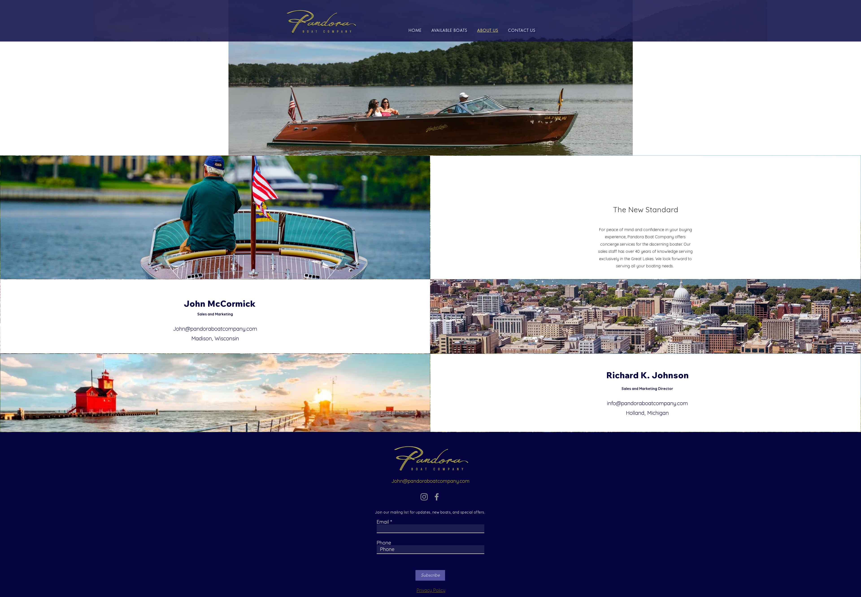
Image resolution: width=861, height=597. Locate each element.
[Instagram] (424, 497)
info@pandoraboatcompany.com (647, 403)
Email (383, 521)
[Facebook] (436, 497)
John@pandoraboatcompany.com (215, 328)
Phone (384, 542)
